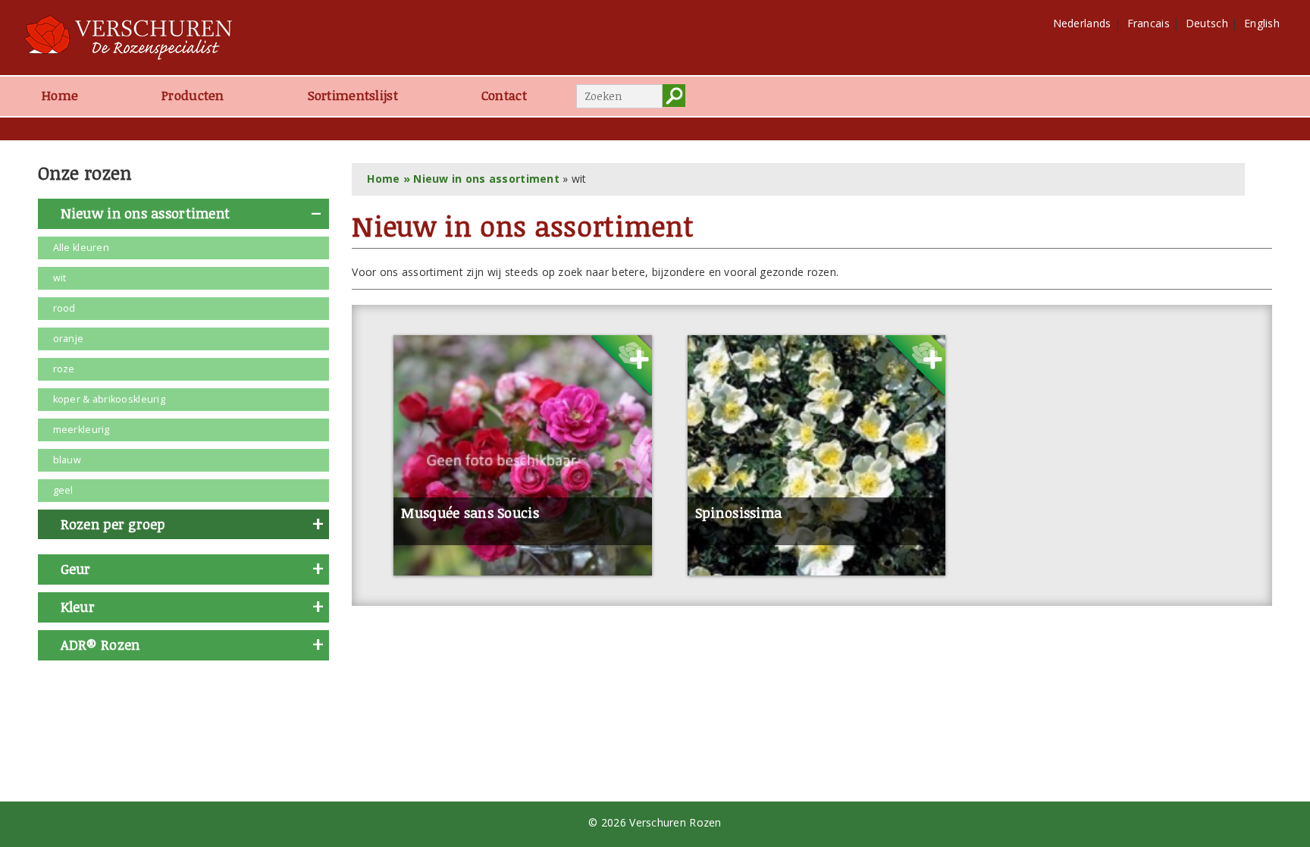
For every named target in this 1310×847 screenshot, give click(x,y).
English (1262, 23)
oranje (68, 338)
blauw (67, 459)
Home (60, 95)
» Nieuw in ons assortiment (479, 178)
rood (64, 308)
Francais (1148, 23)
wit (60, 277)
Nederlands (1082, 23)
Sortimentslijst (353, 95)
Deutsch (1207, 23)
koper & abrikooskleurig (109, 399)
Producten (192, 95)
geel (63, 490)
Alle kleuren (81, 247)
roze (64, 368)
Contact (504, 95)
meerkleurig (81, 429)
